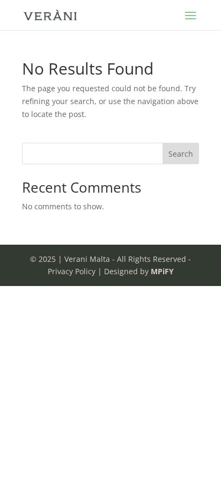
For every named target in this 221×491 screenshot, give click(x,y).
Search (180, 154)
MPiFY (162, 271)
